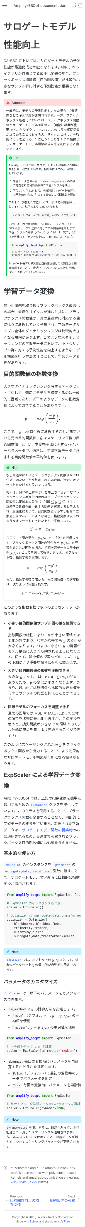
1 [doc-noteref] (62, 404)
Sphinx (34, 1221)
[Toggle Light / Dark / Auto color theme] (75, 5)
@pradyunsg (53, 1221)
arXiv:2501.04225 (24, 1182)
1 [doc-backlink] (5, 1168)
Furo (67, 1221)
